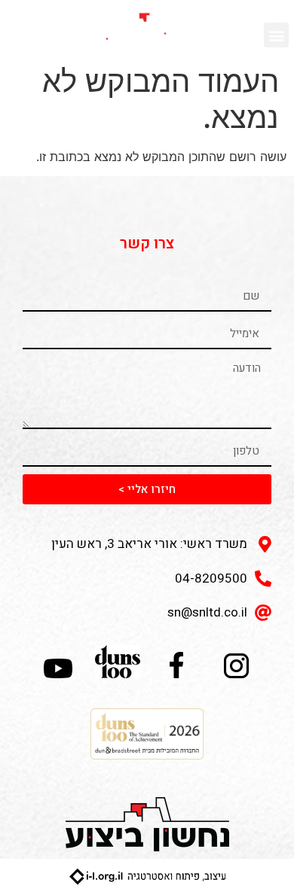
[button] (276, 35)
